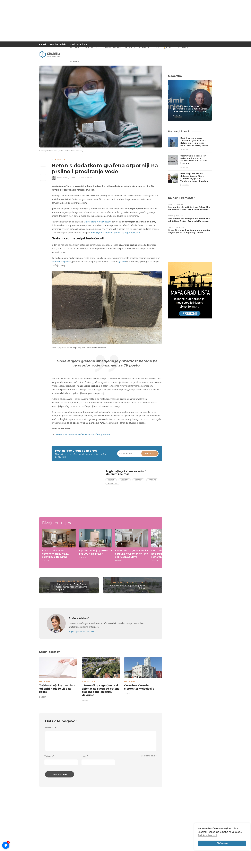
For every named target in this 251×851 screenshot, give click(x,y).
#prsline (152, 480)
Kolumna (144, 48)
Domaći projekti (120, 582)
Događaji (183, 48)
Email (84, 756)
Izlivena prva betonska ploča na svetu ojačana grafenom (82, 434)
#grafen (138, 480)
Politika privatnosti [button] (207, 835)
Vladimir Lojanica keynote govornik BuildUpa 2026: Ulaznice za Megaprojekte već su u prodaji (189, 108)
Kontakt (43, 44)
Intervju (130, 48)
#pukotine (112, 483)
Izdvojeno (62, 581)
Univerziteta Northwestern (97, 221)
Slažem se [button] (222, 843)
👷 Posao (168, 48)
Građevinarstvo (112, 48)
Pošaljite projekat (58, 44)
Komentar (50, 727)
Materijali (58, 160)
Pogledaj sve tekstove (81, 631)
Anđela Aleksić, (63, 178)
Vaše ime (49, 756)
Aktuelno (75, 48)
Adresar (74, 61)
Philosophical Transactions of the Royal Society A (115, 232)
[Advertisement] (75, 490)
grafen (122, 261)
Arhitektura (92, 48)
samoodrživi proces (61, 261)
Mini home (77, 581)
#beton (111, 480)
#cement (124, 480)
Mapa (156, 48)
